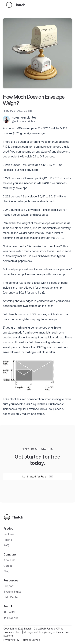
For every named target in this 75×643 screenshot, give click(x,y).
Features (8, 534)
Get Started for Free (37, 476)
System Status (12, 591)
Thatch (28, 628)
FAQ (6, 545)
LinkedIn (12, 618)
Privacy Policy (11, 639)
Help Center (10, 597)
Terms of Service (30, 639)
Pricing (7, 539)
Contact (8, 565)
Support (8, 586)
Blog (6, 571)
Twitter (11, 612)
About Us (9, 560)
